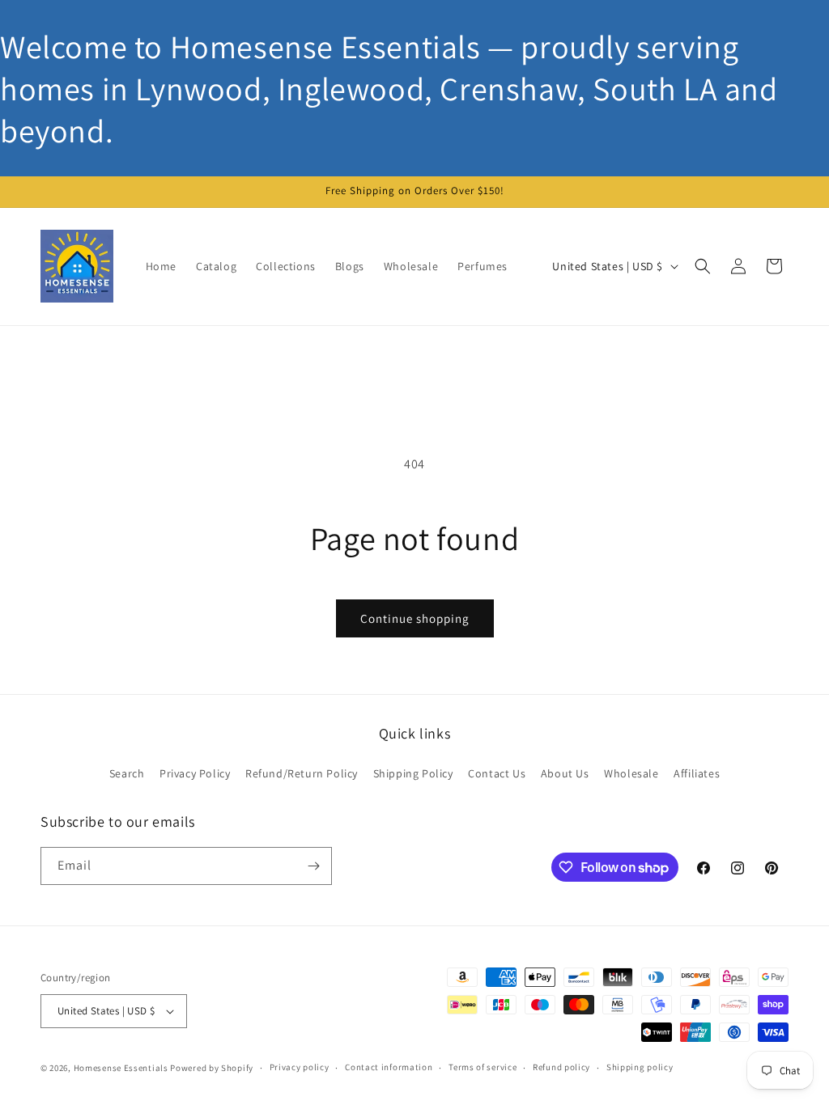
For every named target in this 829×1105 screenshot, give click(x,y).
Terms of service (483, 1067)
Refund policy (561, 1067)
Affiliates (697, 773)
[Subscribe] (313, 866)
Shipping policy (640, 1067)
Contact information (388, 1067)
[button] (703, 266)
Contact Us (496, 773)
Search (127, 773)
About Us (565, 773)
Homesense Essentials (121, 1067)
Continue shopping (415, 618)
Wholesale (631, 773)
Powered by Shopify (211, 1067)
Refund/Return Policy (301, 773)
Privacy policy (299, 1067)
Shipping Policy (413, 773)
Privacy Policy (194, 773)
